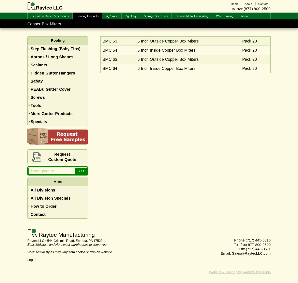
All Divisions (43, 190)
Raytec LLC (45, 6)
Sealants (39, 65)
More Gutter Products (52, 113)
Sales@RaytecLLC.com (251, 253)
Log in (31, 260)
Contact (38, 214)
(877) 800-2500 (257, 9)
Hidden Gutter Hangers (53, 73)
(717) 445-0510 (258, 240)
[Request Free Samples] (57, 144)
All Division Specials (51, 198)
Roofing (58, 40)
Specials (39, 121)
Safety (37, 81)
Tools (36, 105)
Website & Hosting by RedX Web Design (240, 272)
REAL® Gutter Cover (51, 89)
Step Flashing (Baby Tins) (55, 49)
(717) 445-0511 (258, 249)
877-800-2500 (259, 245)
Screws (38, 97)
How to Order (44, 206)
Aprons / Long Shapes (52, 57)
